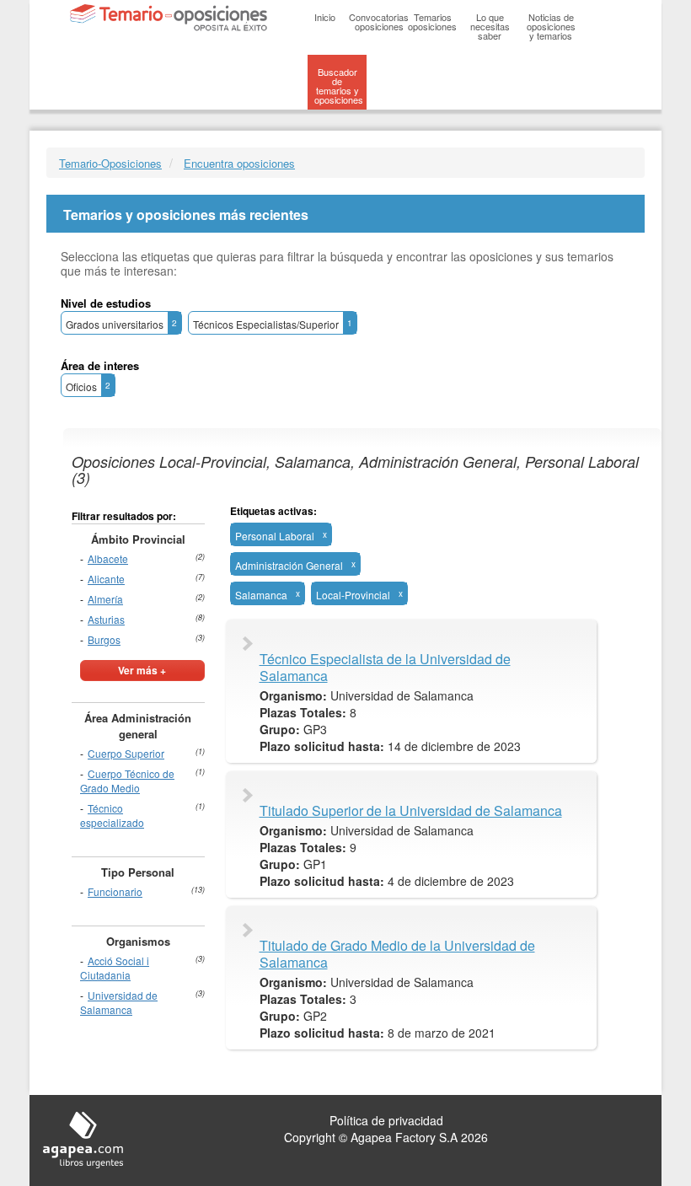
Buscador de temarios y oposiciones (338, 85)
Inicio (324, 17)
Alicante (106, 579)
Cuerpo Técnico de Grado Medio (127, 780)
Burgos (104, 639)
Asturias (106, 619)
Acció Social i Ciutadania (114, 967)
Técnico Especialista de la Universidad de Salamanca (385, 667)
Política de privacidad (386, 1120)
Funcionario (115, 891)
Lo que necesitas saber (490, 26)
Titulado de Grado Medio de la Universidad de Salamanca (397, 954)
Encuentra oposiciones (239, 163)
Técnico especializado (112, 815)
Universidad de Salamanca (119, 1002)
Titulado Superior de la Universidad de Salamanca (411, 810)
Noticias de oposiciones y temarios (551, 26)
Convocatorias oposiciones (379, 21)
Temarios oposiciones (432, 21)
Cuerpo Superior (126, 753)
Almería (105, 599)
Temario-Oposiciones (110, 163)
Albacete (108, 558)
